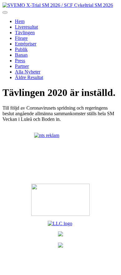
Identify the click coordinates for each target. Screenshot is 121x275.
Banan (21, 55)
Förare (21, 38)
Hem (20, 21)
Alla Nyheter (27, 71)
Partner (22, 66)
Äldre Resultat (29, 77)
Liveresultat (26, 27)
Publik (21, 49)
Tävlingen (25, 32)
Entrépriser (25, 43)
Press (20, 60)
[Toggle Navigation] (4, 12)
